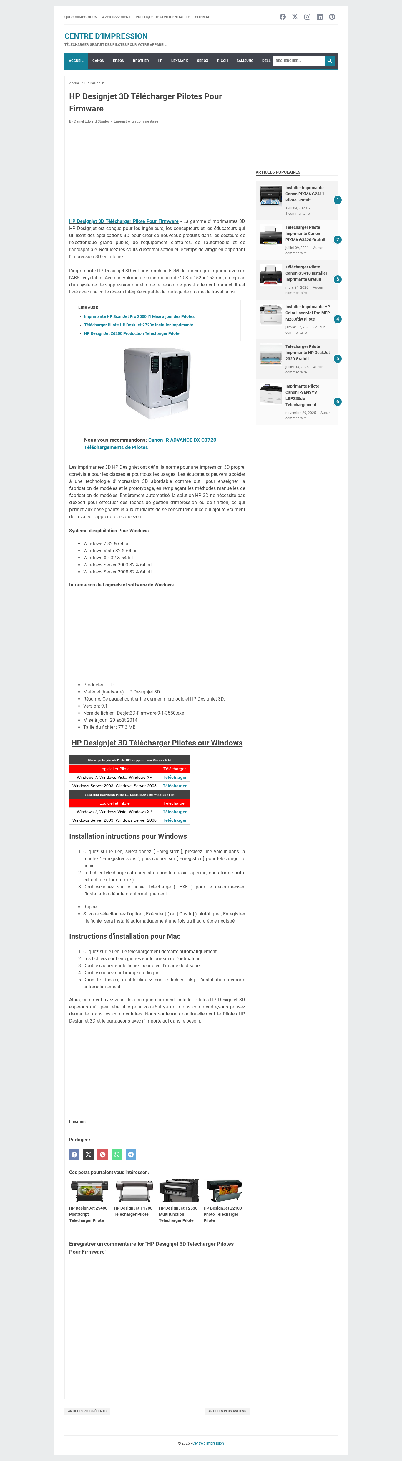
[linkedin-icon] (319, 17)
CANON (98, 61)
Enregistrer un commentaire (136, 121)
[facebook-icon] (282, 17)
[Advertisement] (157, 172)
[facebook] (74, 1154)
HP (160, 61)
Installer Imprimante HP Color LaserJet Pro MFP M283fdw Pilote (307, 312)
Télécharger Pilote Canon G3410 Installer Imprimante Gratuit (306, 273)
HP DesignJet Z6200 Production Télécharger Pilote (132, 333)
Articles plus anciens (227, 1411)
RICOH (222, 61)
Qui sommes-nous (80, 17)
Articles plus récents (87, 1411)
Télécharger (175, 777)
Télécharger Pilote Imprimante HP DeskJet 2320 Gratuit (307, 352)
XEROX (202, 61)
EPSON (118, 61)
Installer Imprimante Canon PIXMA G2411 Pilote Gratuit (304, 193)
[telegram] (131, 1154)
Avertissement (116, 17)
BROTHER (141, 61)
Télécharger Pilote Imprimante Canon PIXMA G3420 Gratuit (305, 233)
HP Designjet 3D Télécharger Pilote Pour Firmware (124, 221)
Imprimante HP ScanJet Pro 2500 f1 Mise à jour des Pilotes (139, 316)
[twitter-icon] (295, 17)
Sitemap (202, 17)
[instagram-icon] (307, 17)
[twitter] (88, 1154)
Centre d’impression (106, 36)
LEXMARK (179, 61)
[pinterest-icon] (332, 17)
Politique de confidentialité (163, 17)
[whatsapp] (117, 1154)
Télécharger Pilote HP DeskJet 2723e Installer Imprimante (138, 325)
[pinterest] (102, 1154)
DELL (266, 61)
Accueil (76, 61)
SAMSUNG (245, 61)
